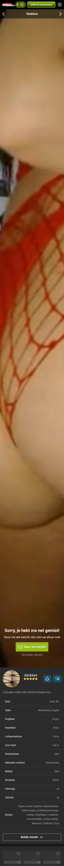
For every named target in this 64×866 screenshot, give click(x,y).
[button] (47, 678)
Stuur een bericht (35, 646)
